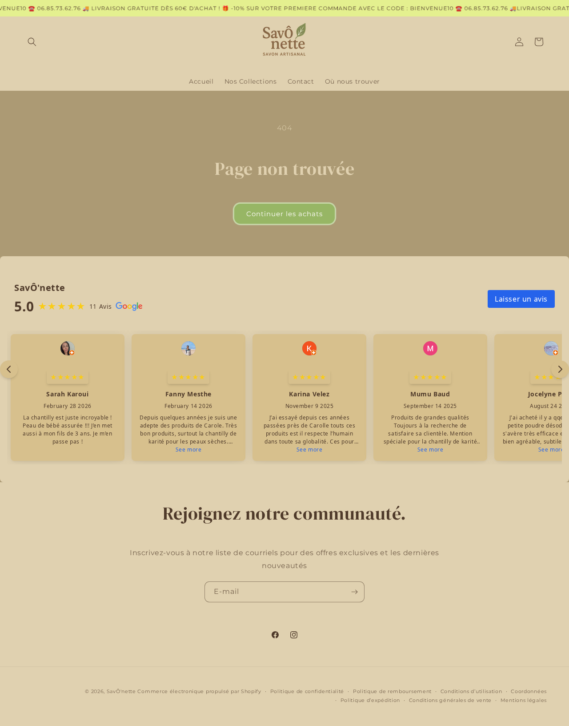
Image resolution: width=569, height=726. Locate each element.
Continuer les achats (284, 214)
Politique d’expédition (370, 700)
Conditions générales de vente (450, 700)
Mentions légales (524, 700)
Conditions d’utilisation (471, 691)
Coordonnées (529, 691)
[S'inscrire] (354, 591)
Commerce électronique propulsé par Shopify (199, 691)
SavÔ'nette (121, 691)
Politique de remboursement (392, 691)
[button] (32, 42)
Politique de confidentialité (307, 691)
